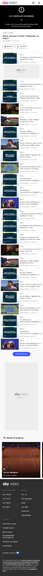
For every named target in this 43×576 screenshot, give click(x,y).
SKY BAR (25, 507)
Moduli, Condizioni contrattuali (30, 560)
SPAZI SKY (25, 511)
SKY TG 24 (6, 499)
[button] (8, 46)
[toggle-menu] (39, 3)
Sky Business (27, 499)
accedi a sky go (9, 553)
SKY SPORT (7, 494)
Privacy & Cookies (8, 562)
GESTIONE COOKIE (9, 524)
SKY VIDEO (7, 503)
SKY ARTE (6, 507)
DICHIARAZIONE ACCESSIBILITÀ (8, 536)
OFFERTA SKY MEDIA (10, 542)
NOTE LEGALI (7, 532)
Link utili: (6, 519)
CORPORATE (7, 546)
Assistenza (21, 564)
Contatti (28, 564)
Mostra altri (21, 354)
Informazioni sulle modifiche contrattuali (26, 562)
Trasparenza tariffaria (11, 564)
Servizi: (24, 490)
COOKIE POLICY (8, 528)
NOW (23, 503)
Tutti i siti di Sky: (9, 490)
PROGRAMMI (26, 515)
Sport (5, 33)
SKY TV (24, 494)
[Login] (33, 3)
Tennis (10, 33)
